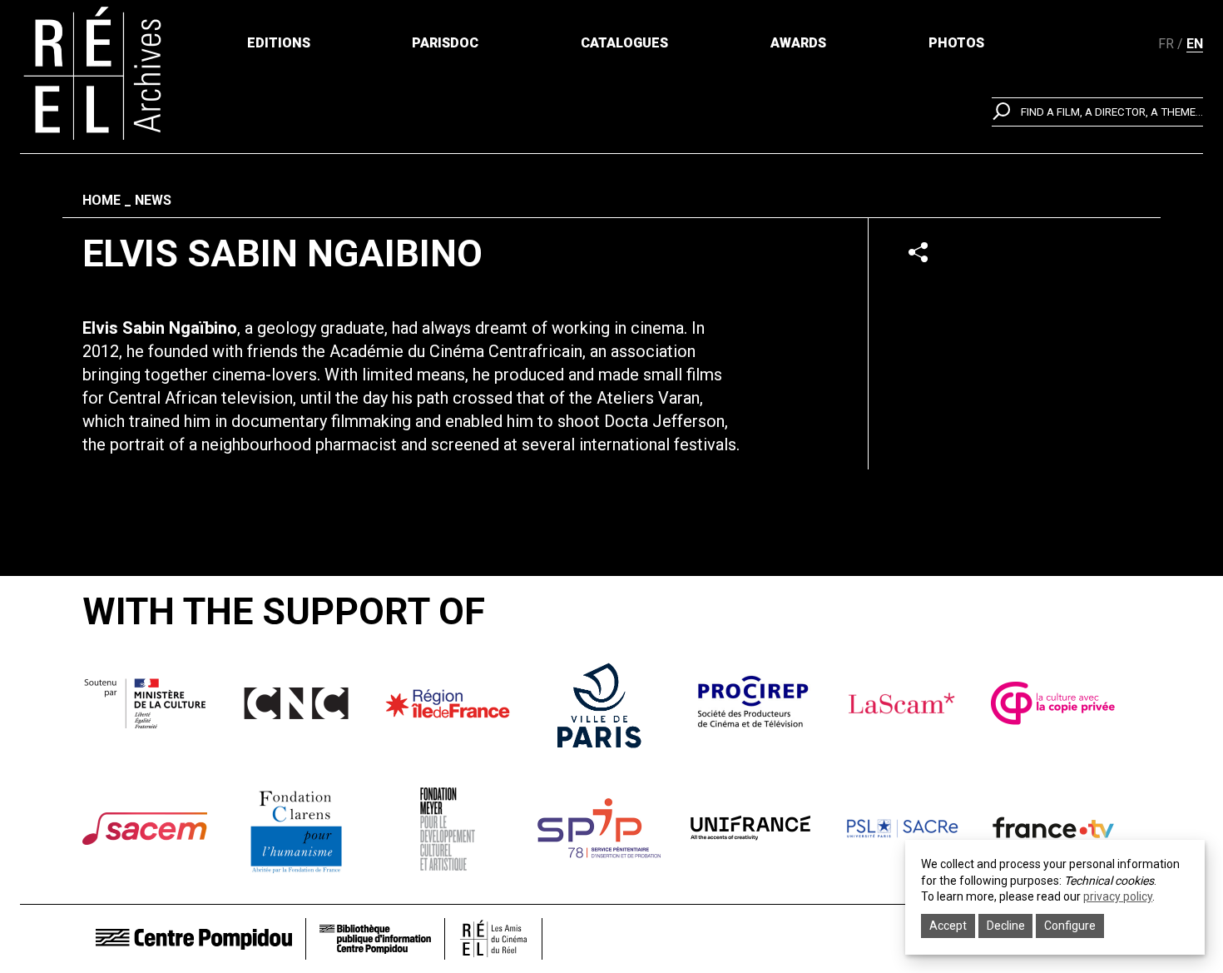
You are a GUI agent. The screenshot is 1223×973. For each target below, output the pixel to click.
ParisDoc (445, 43)
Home (101, 200)
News (153, 200)
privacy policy (1117, 896)
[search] (1097, 112)
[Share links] (918, 251)
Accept (948, 925)
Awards (798, 43)
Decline (1006, 925)
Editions (278, 43)
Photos (956, 43)
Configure (1070, 925)
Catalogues (624, 43)
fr (1166, 44)
